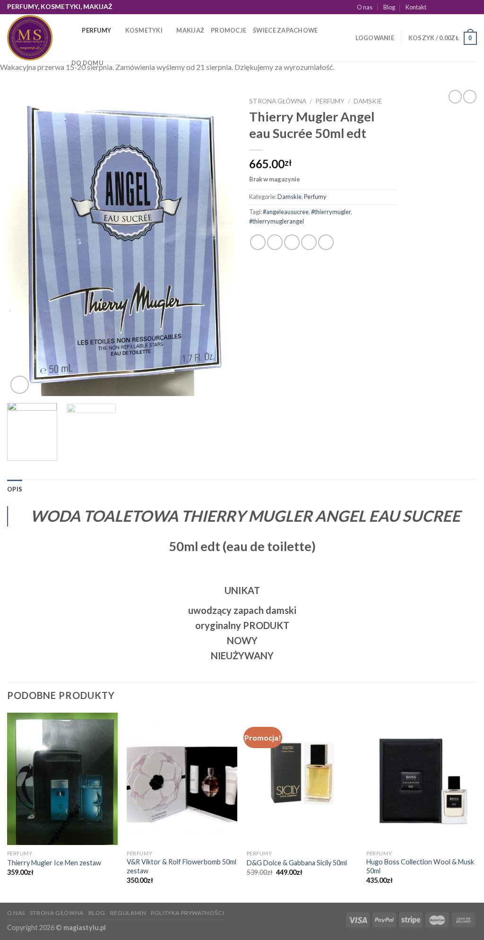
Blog (389, 7)
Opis (14, 489)
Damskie (368, 101)
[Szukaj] (71, 30)
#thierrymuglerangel (276, 221)
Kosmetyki (144, 30)
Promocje (228, 30)
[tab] (14, 489)
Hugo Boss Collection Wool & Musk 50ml (420, 866)
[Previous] (23, 244)
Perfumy (96, 30)
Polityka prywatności (187, 912)
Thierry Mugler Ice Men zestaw (54, 863)
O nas (364, 7)
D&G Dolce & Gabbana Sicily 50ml (297, 863)
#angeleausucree (286, 212)
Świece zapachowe (285, 30)
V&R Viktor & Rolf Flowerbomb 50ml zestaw (181, 866)
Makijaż (190, 30)
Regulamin (128, 912)
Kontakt (416, 7)
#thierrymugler (331, 212)
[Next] (218, 244)
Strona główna (277, 101)
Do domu (87, 63)
